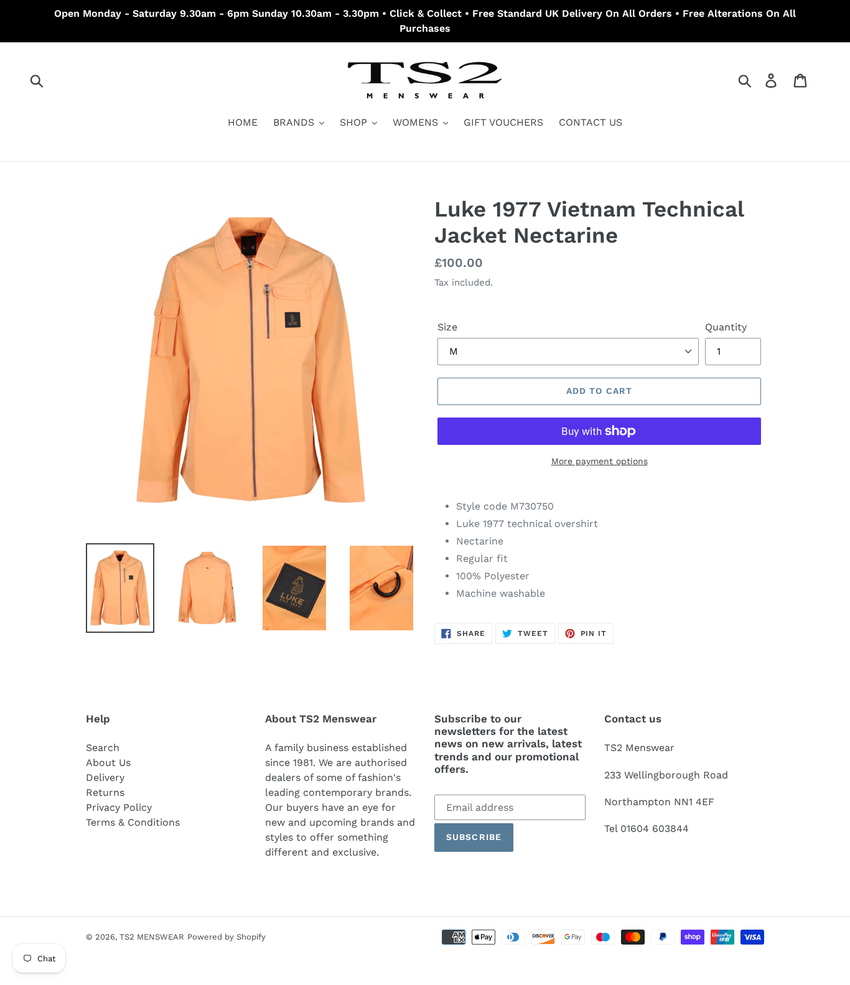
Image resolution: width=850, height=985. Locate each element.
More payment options (599, 461)
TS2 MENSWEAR (151, 936)
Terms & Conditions (133, 822)
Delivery (105, 777)
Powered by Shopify (226, 936)
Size (447, 327)
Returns (105, 792)
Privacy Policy (119, 807)
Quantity (726, 327)
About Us (108, 762)
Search (102, 748)
